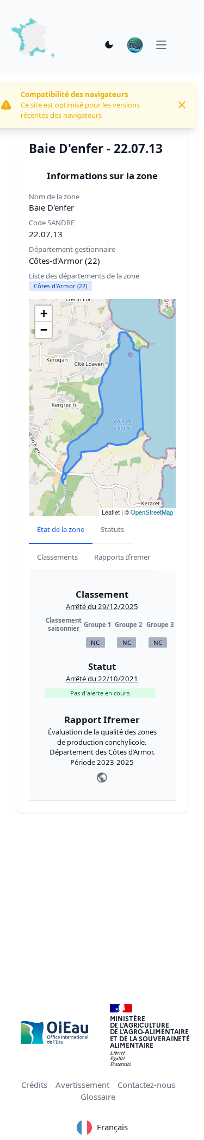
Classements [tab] (57, 557)
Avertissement (82, 1084)
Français (112, 1127)
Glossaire (98, 1096)
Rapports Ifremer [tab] (122, 557)
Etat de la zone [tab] (60, 529)
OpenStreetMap (152, 512)
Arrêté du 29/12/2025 (102, 606)
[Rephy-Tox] (135, 45)
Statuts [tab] (112, 529)
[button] (43, 314)
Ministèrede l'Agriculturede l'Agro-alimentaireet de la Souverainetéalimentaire (150, 1031)
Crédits (34, 1084)
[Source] (102, 777)
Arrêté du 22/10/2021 (102, 678)
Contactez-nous (146, 1084)
